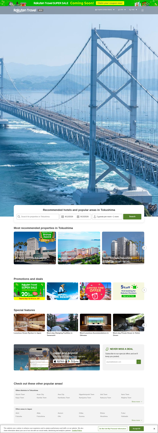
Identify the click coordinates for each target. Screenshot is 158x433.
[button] (25, 10)
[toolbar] (75, 216)
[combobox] (38, 216)
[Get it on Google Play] (73, 361)
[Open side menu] (142, 10)
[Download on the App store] (59, 361)
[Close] (154, 428)
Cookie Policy (77, 430)
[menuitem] (105, 9)
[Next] (144, 248)
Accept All (136, 429)
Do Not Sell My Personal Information (112, 429)
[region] (79, 429)
